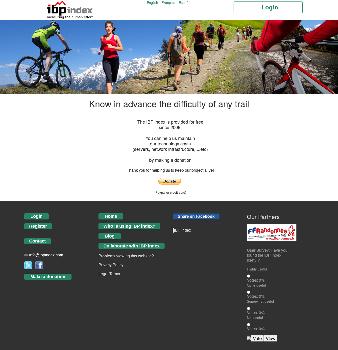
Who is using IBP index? (129, 226)
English (153, 2)
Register (38, 226)
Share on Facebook (196, 216)
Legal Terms (109, 273)
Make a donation (48, 276)
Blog (109, 236)
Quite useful (256, 285)
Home (110, 216)
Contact (37, 241)
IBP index (182, 230)
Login (36, 216)
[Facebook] (39, 265)
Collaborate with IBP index (131, 245)
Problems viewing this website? (126, 256)
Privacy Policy (110, 265)
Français (169, 2)
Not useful (255, 317)
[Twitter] (28, 265)
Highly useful (257, 269)
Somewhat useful (260, 301)
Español (185, 2)
